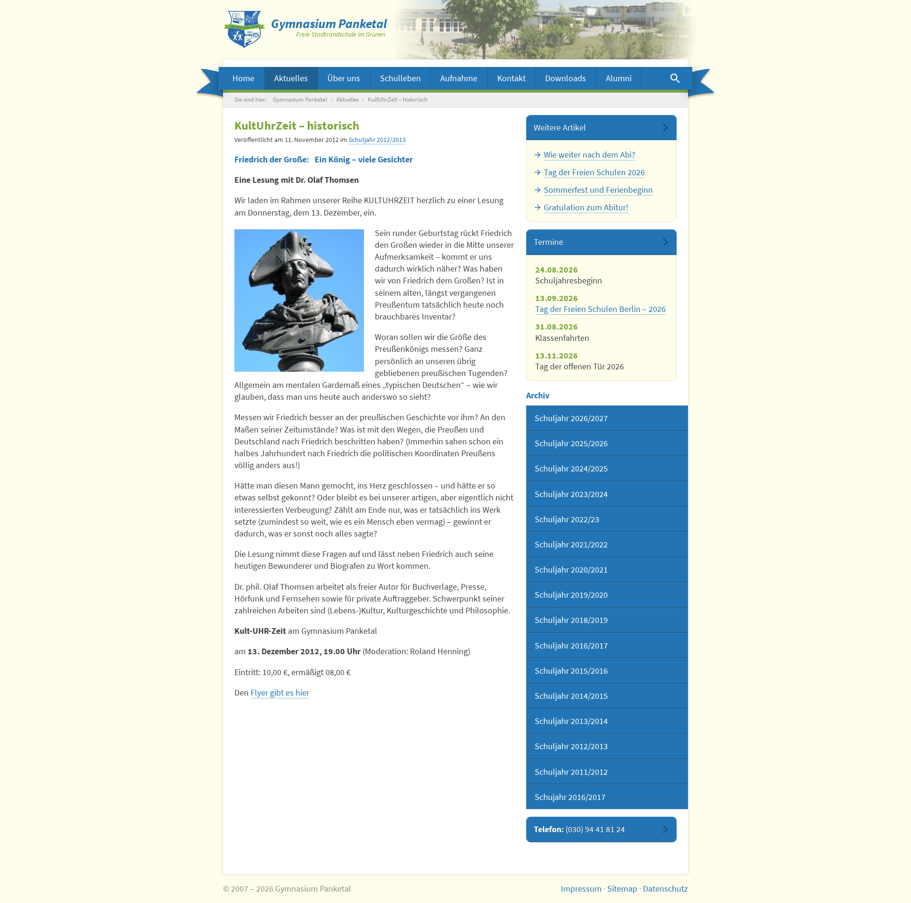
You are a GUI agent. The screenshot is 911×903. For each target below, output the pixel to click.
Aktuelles (291, 78)
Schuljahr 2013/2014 (571, 720)
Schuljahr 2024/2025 (571, 468)
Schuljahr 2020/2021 (571, 569)
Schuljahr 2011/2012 (571, 771)
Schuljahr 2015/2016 (571, 670)
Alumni (619, 78)
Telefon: (579, 829)
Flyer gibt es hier (280, 692)
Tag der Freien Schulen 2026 (594, 172)
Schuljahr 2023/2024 (571, 494)
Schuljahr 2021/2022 (571, 544)
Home (243, 78)
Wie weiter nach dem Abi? (589, 154)
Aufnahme (458, 78)
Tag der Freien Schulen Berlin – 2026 (600, 308)
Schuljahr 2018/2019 (571, 619)
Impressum (581, 888)
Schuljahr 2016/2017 (571, 645)
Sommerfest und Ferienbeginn (598, 189)
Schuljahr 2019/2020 (571, 594)
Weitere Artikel (560, 127)
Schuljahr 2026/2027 (571, 418)
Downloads (565, 78)
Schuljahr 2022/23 (567, 519)
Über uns (343, 78)
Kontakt (511, 78)
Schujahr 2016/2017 (570, 796)
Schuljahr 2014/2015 (571, 695)
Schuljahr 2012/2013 (377, 140)
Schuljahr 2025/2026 (571, 443)
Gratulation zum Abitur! (586, 207)
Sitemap (622, 888)
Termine (548, 241)
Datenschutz (665, 888)
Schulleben (400, 78)
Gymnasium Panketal (300, 99)
